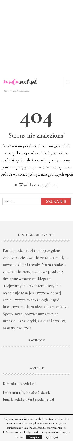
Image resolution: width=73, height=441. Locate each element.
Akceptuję (34, 437)
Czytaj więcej (51, 437)
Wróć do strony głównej (38, 184)
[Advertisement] (36, 38)
